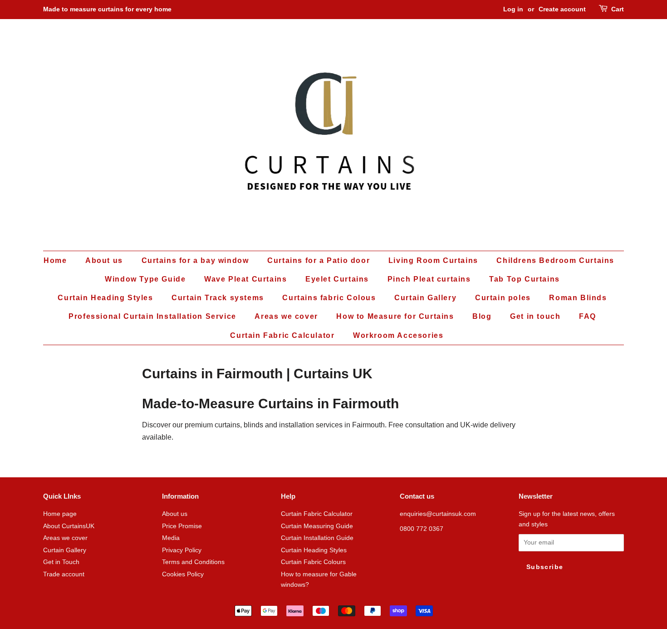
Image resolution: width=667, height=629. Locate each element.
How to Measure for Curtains (395, 316)
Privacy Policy (181, 550)
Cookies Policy (183, 574)
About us (104, 260)
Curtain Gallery (425, 298)
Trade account (63, 574)
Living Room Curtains (433, 260)
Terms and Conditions (193, 562)
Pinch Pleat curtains (429, 279)
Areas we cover (286, 316)
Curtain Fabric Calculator (282, 335)
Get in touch (535, 316)
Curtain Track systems (218, 298)
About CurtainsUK (68, 526)
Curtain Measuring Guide (317, 526)
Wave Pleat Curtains (245, 279)
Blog (481, 316)
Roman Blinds (578, 298)
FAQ (587, 316)
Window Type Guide (145, 279)
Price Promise (182, 526)
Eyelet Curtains (337, 279)
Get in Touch (61, 562)
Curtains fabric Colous (329, 298)
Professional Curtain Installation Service (152, 316)
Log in (513, 9)
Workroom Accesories (398, 335)
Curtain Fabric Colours (313, 562)
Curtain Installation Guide (317, 538)
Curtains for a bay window (195, 260)
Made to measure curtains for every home (107, 9)
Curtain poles (503, 298)
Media (171, 538)
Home (55, 260)
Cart (617, 9)
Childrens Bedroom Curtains (555, 260)
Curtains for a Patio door (318, 260)
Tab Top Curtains (524, 279)
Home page (60, 513)
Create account (562, 9)
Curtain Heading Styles (105, 298)
